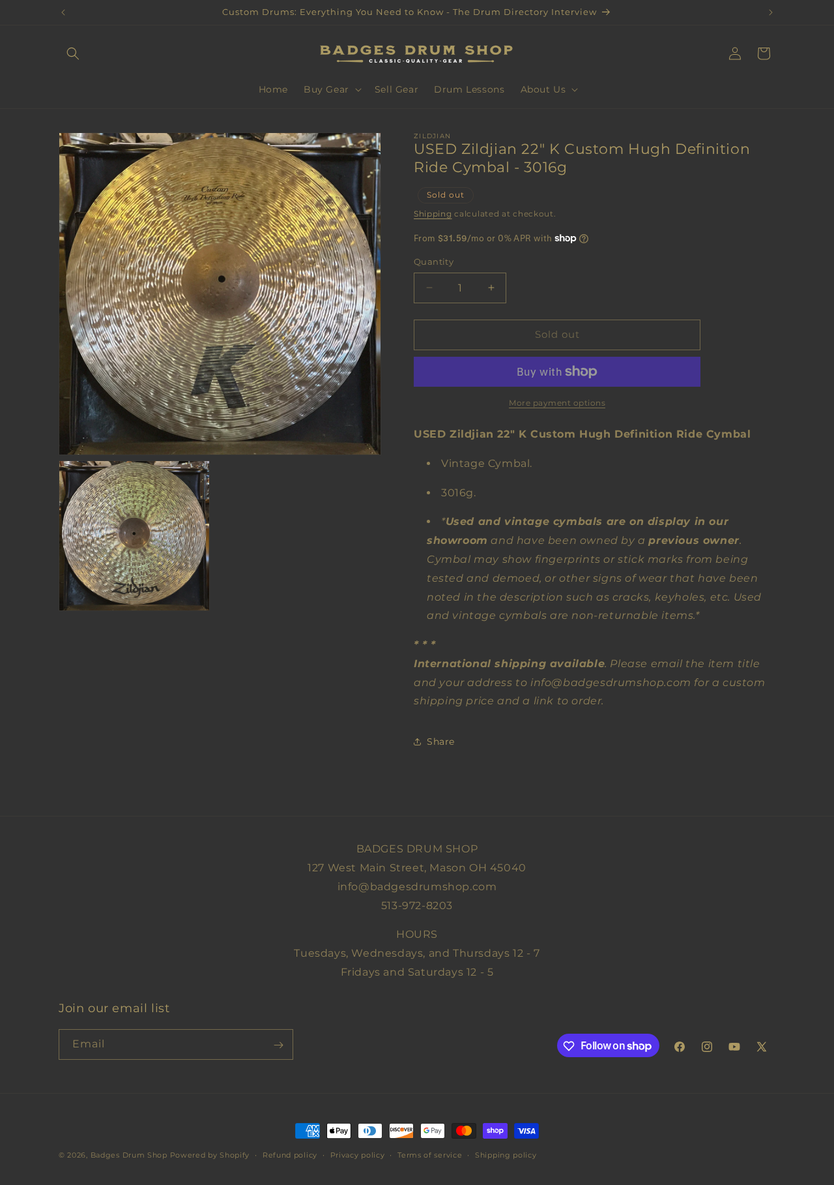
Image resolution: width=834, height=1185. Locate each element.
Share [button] (441, 741)
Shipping (433, 213)
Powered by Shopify (210, 1155)
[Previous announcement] (63, 12)
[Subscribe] (278, 1045)
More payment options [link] (557, 403)
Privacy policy (357, 1154)
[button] (73, 53)
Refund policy (290, 1154)
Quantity (433, 261)
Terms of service (429, 1154)
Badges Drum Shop (129, 1155)
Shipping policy (506, 1154)
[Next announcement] (770, 12)
